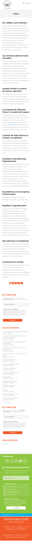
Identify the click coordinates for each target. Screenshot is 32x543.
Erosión (5, 389)
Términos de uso (21, 529)
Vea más (5, 443)
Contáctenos (20, 526)
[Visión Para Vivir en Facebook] (7, 461)
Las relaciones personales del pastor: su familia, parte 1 (14, 348)
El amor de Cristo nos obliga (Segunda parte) (16, 331)
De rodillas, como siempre (14, 23)
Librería (27, 526)
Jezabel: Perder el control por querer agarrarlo (14, 90)
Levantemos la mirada (12, 262)
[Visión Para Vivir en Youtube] (20, 461)
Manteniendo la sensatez (10, 398)
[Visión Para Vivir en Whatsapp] (25, 461)
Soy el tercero (7, 377)
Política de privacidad (21, 528)
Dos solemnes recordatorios (15, 241)
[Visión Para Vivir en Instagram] (16, 461)
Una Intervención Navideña (11, 364)
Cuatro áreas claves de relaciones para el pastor (14, 354)
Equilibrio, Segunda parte (14, 205)
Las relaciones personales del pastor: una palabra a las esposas (14, 336)
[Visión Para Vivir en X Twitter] (12, 461)
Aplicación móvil (10, 528)
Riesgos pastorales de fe (10, 359)
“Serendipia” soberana (9, 385)
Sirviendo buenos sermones (11, 394)
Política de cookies (11, 529)
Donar (13, 526)
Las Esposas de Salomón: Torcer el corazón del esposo (15, 111)
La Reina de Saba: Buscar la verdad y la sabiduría (15, 136)
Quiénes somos (7, 526)
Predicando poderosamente (11, 372)
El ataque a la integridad (10, 381)
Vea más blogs (6, 402)
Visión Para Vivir (19, 535)
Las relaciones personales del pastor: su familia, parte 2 (14, 342)
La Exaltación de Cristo (9, 368)
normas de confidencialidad (14, 315)
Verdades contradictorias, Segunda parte (14, 160)
